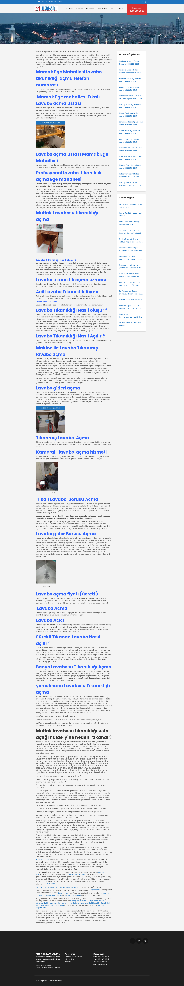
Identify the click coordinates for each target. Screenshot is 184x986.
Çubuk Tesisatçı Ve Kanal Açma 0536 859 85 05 (129, 132)
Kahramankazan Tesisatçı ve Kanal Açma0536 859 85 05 (130, 97)
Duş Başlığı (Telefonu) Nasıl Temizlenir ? (130, 205)
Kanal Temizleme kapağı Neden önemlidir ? (129, 223)
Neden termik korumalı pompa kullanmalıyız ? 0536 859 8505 (130, 258)
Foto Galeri (102, 9)
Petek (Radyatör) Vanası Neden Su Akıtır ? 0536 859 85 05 (130, 307)
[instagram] (145, 2)
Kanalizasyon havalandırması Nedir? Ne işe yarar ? (130, 316)
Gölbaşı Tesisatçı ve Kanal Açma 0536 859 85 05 (130, 106)
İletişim (120, 9)
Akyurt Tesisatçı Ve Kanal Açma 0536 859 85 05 (129, 140)
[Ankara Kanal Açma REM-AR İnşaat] (48, 8)
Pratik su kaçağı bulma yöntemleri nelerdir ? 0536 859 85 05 (130, 266)
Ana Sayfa (69, 9)
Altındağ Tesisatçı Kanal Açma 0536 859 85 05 (129, 88)
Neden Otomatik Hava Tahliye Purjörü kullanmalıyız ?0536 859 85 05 (130, 240)
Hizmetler (90, 9)
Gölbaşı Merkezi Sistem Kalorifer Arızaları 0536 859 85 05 (130, 184)
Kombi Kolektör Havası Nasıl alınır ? (130, 214)
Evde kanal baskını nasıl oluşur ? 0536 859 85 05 (129, 275)
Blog (111, 9)
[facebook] (133, 941)
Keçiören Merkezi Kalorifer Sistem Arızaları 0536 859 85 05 (130, 71)
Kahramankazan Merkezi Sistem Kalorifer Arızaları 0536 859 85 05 (129, 175)
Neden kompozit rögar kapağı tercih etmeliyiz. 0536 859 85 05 (131, 249)
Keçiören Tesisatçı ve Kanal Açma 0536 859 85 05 (130, 80)
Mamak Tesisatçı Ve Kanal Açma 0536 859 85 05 (130, 166)
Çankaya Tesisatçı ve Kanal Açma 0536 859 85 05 (130, 158)
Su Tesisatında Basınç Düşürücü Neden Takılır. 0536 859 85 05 (131, 292)
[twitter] (142, 2)
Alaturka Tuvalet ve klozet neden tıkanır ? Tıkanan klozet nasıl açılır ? (129, 284)
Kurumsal (79, 9)
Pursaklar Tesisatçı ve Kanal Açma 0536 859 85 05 (130, 149)
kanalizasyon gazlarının (54, 905)
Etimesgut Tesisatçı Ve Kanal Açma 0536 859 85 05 (131, 123)
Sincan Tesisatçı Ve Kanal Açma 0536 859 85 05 (129, 114)
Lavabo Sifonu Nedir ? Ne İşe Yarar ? (131, 324)
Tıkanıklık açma (42, 860)
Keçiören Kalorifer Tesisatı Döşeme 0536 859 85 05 (129, 62)
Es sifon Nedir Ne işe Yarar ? (130, 300)
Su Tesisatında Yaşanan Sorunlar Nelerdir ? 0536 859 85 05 (130, 232)
